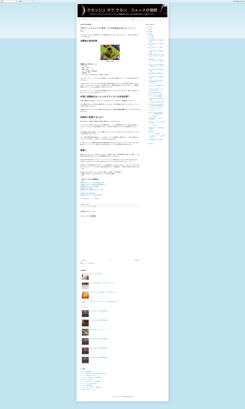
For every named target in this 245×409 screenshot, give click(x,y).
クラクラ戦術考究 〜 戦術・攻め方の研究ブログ (94, 373)
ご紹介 (82, 181)
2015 (148, 34)
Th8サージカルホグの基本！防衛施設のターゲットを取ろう (156, 66)
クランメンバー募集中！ (154, 133)
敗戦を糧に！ (151, 131)
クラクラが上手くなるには (155, 108)
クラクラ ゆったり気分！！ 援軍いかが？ (92, 387)
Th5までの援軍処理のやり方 (155, 92)
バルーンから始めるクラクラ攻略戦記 (91, 377)
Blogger (131, 396)
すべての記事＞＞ (84, 19)
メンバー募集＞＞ (132, 19)
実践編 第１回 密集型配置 (87, 193)
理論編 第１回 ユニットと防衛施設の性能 (92, 182)
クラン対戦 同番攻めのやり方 (156, 102)
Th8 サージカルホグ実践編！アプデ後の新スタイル (103, 292)
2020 (148, 29)
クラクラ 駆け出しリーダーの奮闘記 (91, 381)
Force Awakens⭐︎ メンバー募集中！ (90, 198)
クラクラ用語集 (152, 116)
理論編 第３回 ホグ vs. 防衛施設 (89, 186)
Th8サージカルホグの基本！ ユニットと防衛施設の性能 (156, 113)
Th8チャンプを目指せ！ (96, 273)
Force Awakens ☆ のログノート (98, 329)
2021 (148, 27)
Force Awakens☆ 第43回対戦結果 (98, 311)
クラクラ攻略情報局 (87, 385)
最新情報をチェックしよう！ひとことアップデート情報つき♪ (156, 61)
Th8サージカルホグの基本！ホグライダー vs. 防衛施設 (156, 95)
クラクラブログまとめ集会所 (89, 383)
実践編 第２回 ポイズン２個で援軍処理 (91, 195)
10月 (150, 143)
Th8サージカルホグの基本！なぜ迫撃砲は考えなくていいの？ (156, 82)
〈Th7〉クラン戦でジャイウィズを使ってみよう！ (156, 89)
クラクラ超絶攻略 (86, 371)
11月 (150, 38)
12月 (150, 36)
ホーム (110, 260)
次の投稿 (83, 260)
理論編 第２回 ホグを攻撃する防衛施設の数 (92, 184)
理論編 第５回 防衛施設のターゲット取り (92, 189)
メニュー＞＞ (107, 19)
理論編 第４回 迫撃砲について (88, 188)
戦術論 (94, 206)
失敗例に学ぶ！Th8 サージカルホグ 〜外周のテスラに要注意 (156, 56)
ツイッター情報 (152, 125)
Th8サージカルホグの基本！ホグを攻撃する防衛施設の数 (156, 105)
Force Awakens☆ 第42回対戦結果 (98, 338)
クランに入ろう (152, 110)
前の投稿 (137, 260)
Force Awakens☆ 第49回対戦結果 (98, 357)
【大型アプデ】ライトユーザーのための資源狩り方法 (103, 301)
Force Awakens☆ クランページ (90, 389)
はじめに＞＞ (96, 19)
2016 (148, 31)
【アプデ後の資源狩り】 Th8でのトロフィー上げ (102, 283)
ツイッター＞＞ (119, 19)
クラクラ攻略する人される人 (89, 375)
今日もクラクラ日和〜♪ (88, 379)
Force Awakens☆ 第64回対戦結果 (98, 348)
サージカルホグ (88, 206)
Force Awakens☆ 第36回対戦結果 (98, 320)
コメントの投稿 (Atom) (89, 263)
